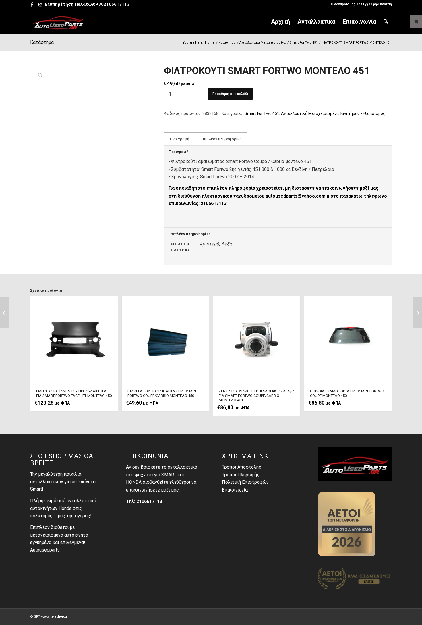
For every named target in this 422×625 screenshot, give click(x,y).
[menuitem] (360, 4)
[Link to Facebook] (32, 4)
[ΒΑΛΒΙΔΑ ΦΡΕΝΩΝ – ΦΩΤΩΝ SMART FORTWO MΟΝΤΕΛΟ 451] (417, 312)
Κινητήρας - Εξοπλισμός (362, 113)
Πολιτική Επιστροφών (245, 482)
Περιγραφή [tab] (179, 139)
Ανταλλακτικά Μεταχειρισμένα (310, 113)
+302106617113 (112, 4)
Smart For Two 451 (262, 113)
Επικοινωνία (235, 490)
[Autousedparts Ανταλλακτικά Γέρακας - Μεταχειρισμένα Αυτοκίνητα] (58, 21)
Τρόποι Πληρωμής (241, 474)
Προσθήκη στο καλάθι (230, 94)
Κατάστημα (42, 42)
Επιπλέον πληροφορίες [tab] (221, 139)
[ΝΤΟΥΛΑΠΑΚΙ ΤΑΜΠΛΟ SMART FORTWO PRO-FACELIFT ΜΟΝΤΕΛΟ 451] (4, 312)
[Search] (386, 21)
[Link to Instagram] (40, 4)
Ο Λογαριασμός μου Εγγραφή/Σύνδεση (361, 4)
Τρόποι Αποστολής (241, 467)
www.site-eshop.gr (54, 616)
